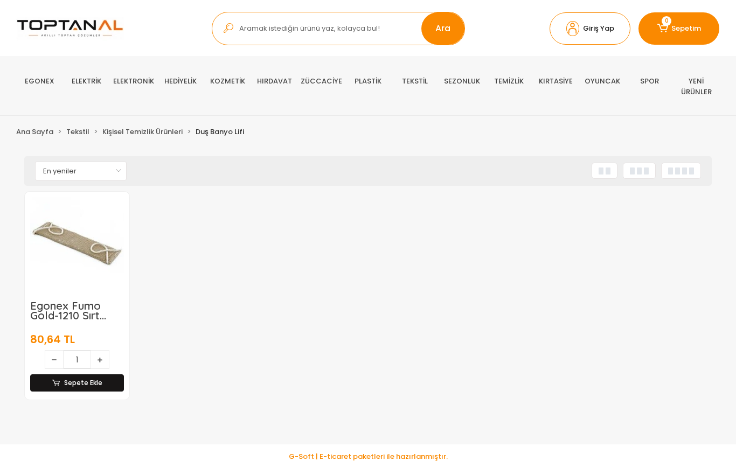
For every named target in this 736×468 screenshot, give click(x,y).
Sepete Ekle (83, 382)
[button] (590, 28)
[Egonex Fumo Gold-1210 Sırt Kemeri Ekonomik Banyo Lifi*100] (77, 244)
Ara (442, 28)
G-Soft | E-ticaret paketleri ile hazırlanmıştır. (368, 456)
